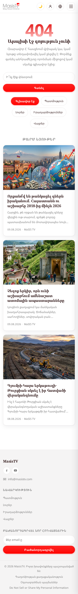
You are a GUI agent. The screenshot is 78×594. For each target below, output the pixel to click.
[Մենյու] (71, 6)
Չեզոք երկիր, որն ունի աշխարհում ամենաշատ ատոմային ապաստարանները (35, 295)
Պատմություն (53, 101)
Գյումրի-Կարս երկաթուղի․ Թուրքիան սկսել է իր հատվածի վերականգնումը (36, 390)
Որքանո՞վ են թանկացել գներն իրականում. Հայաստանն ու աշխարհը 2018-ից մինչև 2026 (35, 201)
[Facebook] (6, 470)
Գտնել (39, 88)
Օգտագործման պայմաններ (39, 582)
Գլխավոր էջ (25, 101)
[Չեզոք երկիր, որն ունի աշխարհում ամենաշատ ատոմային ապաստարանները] (39, 262)
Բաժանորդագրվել (39, 550)
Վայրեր (39, 123)
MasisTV (10, 461)
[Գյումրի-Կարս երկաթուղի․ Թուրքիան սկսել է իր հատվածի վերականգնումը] (39, 357)
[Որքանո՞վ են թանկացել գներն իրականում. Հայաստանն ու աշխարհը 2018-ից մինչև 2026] (39, 167)
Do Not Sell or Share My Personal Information (39, 587)
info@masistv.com (17, 479)
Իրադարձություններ (48, 112)
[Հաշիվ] (50, 6)
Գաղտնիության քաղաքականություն (39, 576)
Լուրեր (20, 112)
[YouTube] (15, 470)
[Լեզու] (60, 6)
